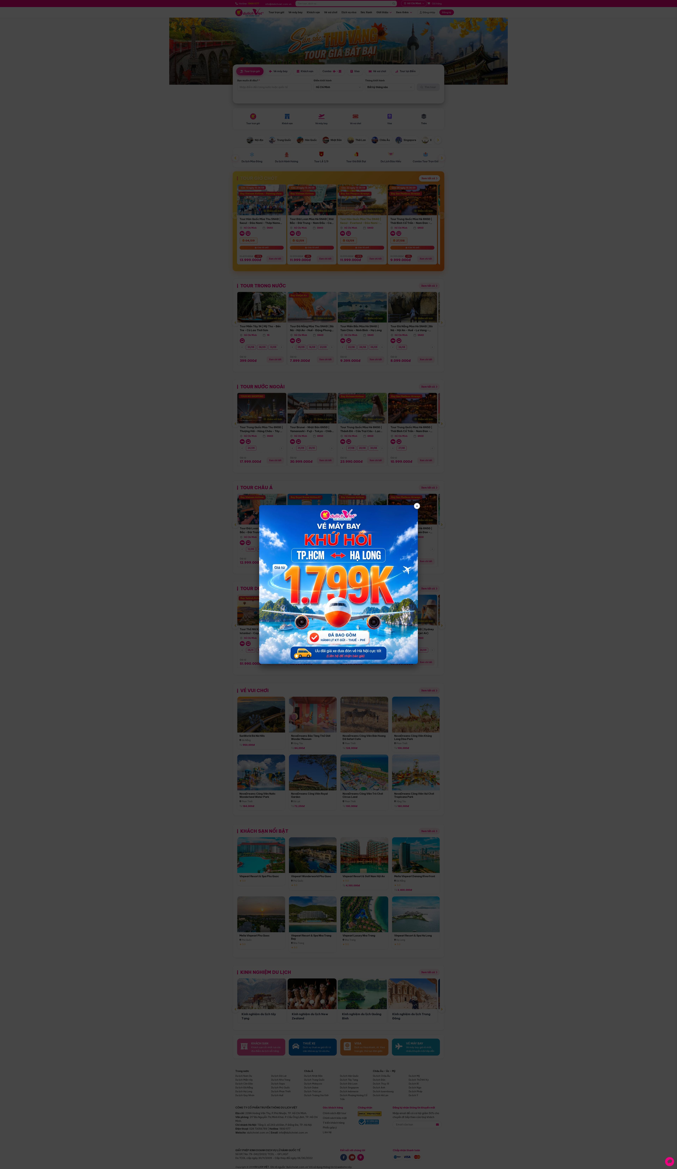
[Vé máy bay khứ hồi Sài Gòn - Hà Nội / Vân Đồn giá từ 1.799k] (338, 584)
